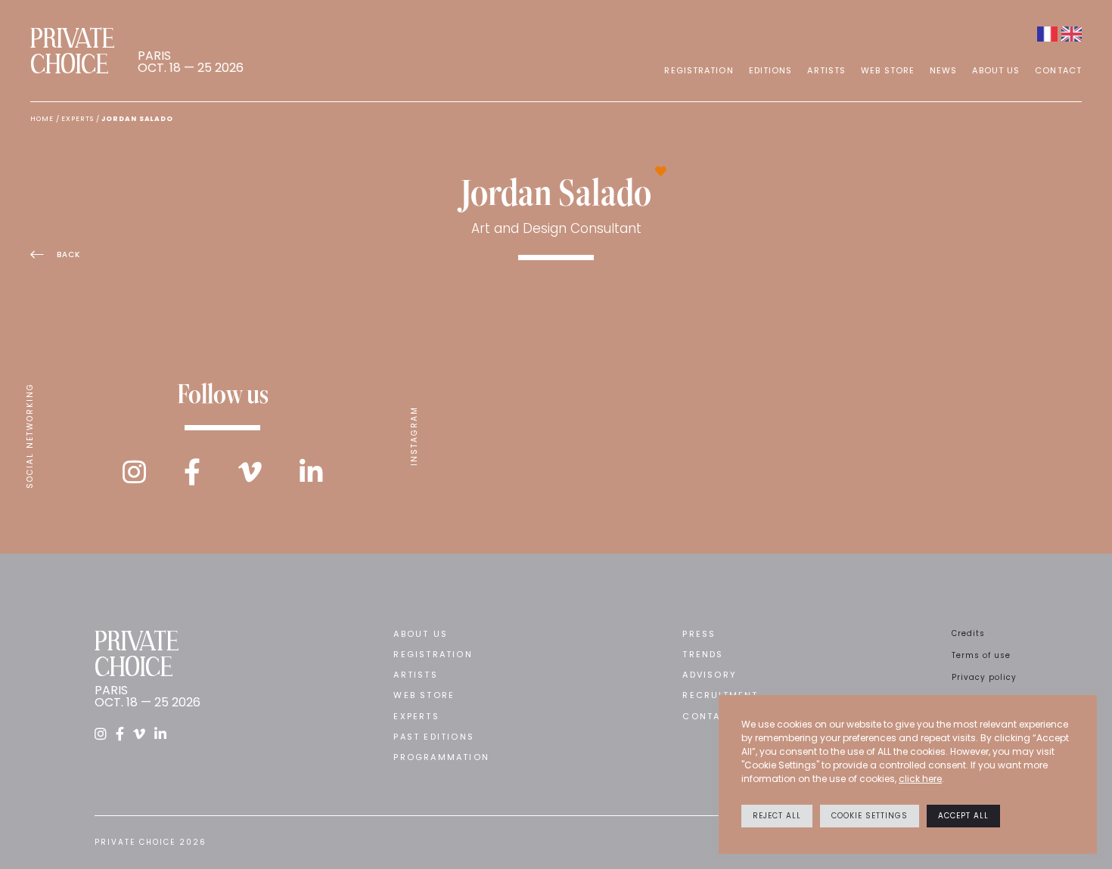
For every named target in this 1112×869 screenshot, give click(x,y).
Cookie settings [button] (869, 815)
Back (68, 254)
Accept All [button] (963, 815)
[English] (1071, 34)
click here (920, 778)
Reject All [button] (777, 815)
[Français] (1047, 34)
